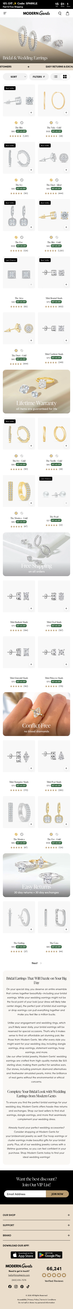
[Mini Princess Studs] (54, 652)
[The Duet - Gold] (19, 328)
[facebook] (10, 1286)
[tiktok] (28, 1286)
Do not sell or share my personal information (36, 1302)
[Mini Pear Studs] (54, 756)
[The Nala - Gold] (54, 100)
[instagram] (16, 1286)
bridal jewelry (30, 1056)
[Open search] (60, 13)
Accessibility (22, 1299)
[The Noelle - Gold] (54, 434)
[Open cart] (68, 13)
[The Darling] (19, 917)
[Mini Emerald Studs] (19, 652)
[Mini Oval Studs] (54, 596)
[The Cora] (54, 917)
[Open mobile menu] (5, 13)
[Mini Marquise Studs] (19, 756)
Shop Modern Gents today (36, 1152)
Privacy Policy (33, 1299)
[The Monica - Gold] (19, 491)
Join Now (57, 1194)
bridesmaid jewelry (22, 1136)
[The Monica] (19, 812)
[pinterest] (22, 1286)
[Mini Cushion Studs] (54, 328)
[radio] (16, 123)
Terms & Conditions (48, 1299)
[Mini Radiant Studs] (19, 596)
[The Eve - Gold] (54, 812)
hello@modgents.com (19, 1275)
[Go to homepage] (36, 13)
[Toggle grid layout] (60, 76)
